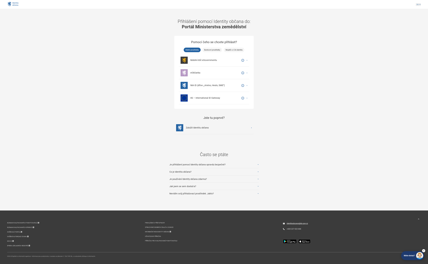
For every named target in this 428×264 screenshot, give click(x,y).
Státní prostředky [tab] (192, 50)
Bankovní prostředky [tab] (212, 50)
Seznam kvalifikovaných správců (19, 227)
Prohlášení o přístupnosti (155, 223)
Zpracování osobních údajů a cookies (159, 227)
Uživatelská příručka (153, 236)
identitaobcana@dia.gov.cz (297, 223)
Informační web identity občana (157, 232)
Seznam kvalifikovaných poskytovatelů (22, 223)
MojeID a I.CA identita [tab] (234, 50)
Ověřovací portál (13, 232)
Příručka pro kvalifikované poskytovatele (161, 241)
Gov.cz (9, 241)
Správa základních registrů (17, 245)
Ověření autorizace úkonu (17, 236)
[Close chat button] (423, 250)
